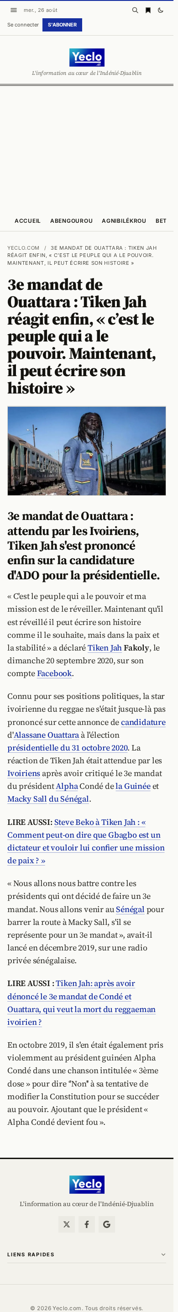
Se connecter (23, 24)
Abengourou (71, 220)
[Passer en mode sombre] (160, 10)
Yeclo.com (23, 248)
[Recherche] (135, 10)
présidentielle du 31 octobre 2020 (67, 747)
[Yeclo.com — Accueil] (87, 1185)
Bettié (166, 220)
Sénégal (130, 909)
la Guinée (132, 786)
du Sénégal (69, 798)
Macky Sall (27, 798)
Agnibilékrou (124, 220)
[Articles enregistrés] (147, 10)
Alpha (67, 786)
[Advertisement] (89, 147)
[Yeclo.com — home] (87, 57)
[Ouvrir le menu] (13, 10)
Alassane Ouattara (46, 734)
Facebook (54, 673)
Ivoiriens (23, 773)
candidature (143, 722)
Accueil (28, 220)
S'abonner (62, 24)
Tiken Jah (105, 647)
